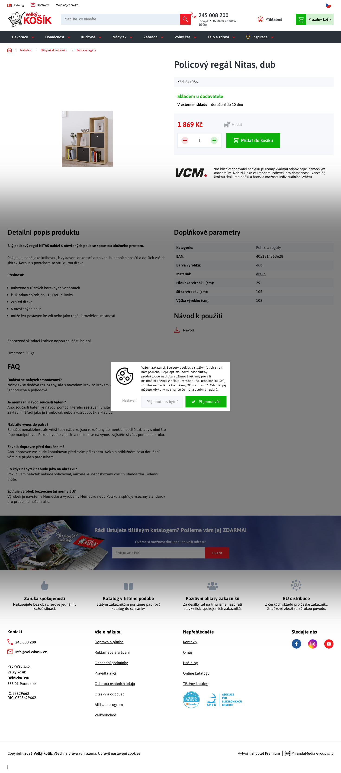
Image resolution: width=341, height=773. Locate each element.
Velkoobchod (105, 715)
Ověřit (217, 553)
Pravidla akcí (105, 673)
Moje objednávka (67, 5)
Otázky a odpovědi (110, 694)
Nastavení (129, 401)
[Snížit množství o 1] (184, 140)
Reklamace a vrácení (112, 652)
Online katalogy (196, 673)
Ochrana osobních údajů (115, 684)
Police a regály (268, 247)
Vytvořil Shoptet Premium (259, 753)
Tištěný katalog (195, 684)
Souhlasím (206, 402)
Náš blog (190, 663)
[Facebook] (296, 644)
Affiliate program (109, 704)
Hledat (185, 19)
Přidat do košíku (257, 140)
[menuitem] (24, 37)
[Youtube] (329, 644)
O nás (188, 652)
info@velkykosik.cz (31, 652)
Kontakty (43, 5)
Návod (188, 330)
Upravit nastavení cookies (119, 753)
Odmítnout (162, 402)
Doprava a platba (109, 642)
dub (259, 265)
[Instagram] (312, 644)
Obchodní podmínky (111, 663)
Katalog (19, 5)
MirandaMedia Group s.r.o (312, 753)
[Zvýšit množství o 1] (214, 140)
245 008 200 (25, 642)
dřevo (261, 274)
